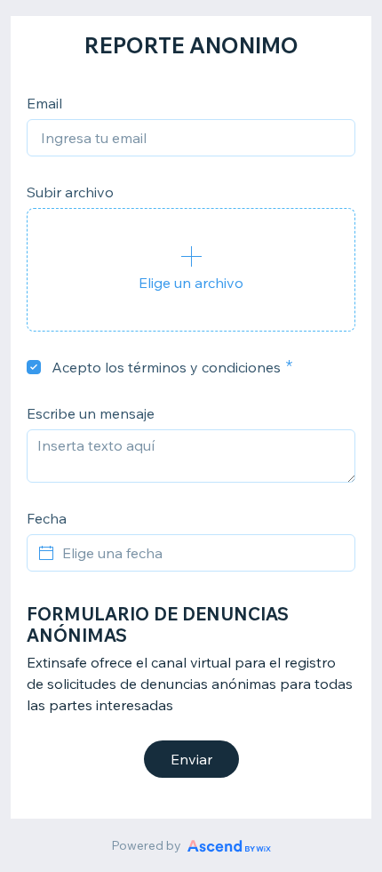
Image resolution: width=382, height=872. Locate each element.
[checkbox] (34, 367)
